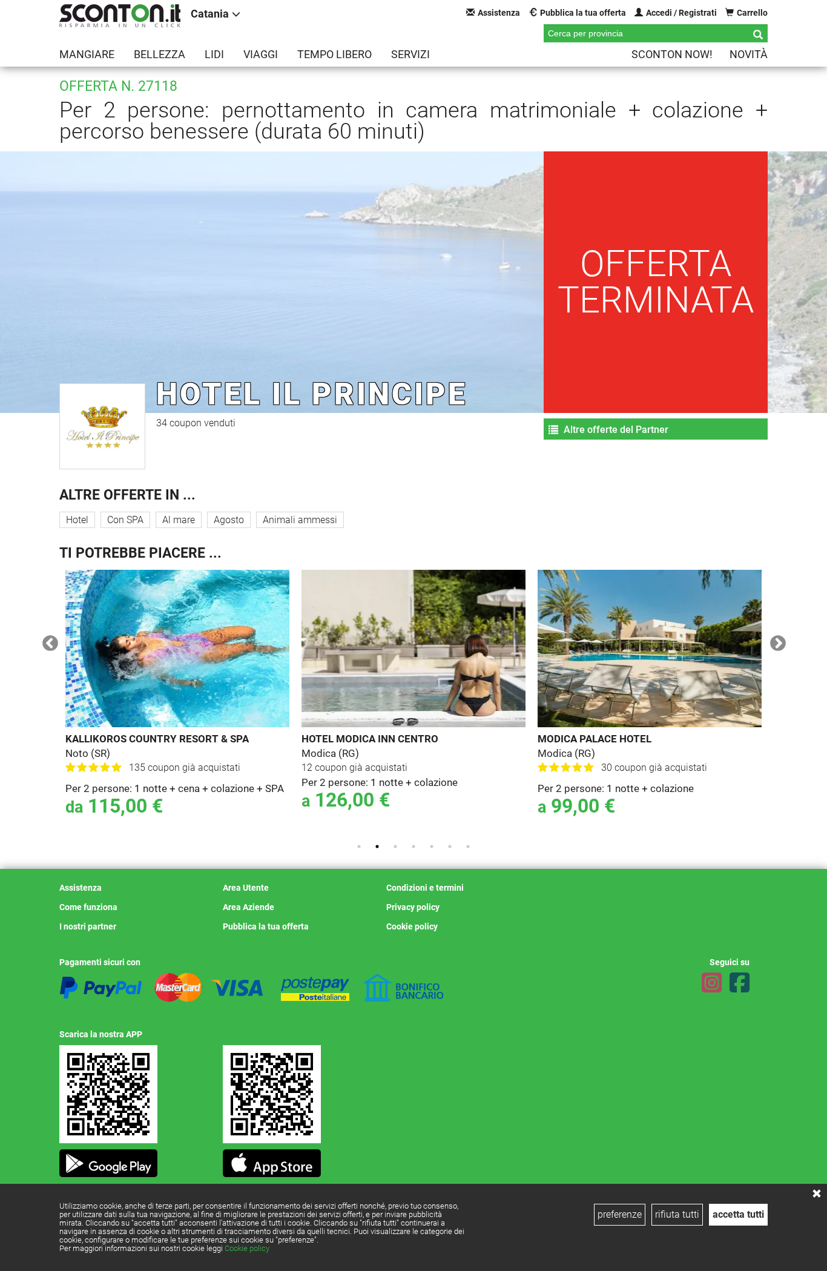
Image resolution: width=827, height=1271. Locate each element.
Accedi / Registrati (681, 13)
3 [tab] (395, 846)
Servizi (410, 54)
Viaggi (260, 54)
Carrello (752, 13)
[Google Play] (108, 1159)
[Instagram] (712, 982)
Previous (47, 641)
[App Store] (272, 1159)
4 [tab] (413, 846)
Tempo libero (334, 54)
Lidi (214, 54)
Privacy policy (413, 907)
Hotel (77, 520)
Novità (749, 54)
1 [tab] (359, 846)
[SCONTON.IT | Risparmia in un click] (119, 15)
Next (775, 641)
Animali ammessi (300, 520)
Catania (210, 13)
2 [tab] (377, 846)
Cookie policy (247, 1248)
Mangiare (86, 54)
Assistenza (499, 13)
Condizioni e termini (425, 888)
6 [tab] (450, 846)
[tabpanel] (177, 701)
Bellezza (159, 54)
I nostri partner (87, 926)
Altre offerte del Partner (614, 429)
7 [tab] (468, 846)
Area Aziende (248, 907)
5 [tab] (432, 846)
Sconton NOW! (672, 54)
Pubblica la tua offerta (583, 13)
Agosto (229, 520)
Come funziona (88, 907)
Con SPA (125, 520)
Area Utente (246, 888)
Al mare (178, 520)
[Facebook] (740, 982)
